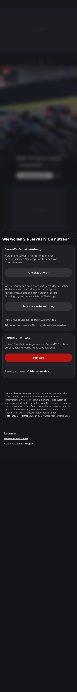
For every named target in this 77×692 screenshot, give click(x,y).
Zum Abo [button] (38, 357)
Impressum (10, 433)
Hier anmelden (39, 371)
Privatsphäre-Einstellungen (18, 443)
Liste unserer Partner (16, 416)
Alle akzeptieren (38, 272)
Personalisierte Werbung (38, 306)
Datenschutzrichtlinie (16, 438)
